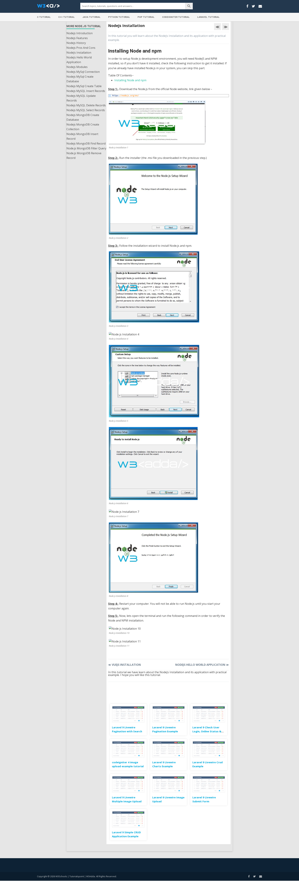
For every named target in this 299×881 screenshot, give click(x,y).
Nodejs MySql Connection (83, 72)
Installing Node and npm (130, 80)
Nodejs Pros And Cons (80, 48)
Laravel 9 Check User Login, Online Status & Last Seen (206, 731)
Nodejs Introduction (79, 33)
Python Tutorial (119, 17)
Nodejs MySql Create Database (79, 79)
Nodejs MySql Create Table (84, 86)
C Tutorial (44, 17)
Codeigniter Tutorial (176, 17)
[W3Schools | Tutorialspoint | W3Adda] (48, 7)
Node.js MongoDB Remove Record (83, 155)
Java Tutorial (91, 17)
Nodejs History (76, 43)
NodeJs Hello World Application (79, 59)
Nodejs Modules (77, 67)
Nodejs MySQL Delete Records (86, 105)
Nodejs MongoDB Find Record (86, 143)
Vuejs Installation (124, 665)
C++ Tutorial (66, 17)
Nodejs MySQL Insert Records (85, 91)
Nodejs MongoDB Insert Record (82, 136)
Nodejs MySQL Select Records (85, 110)
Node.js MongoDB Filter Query (86, 148)
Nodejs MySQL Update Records (81, 98)
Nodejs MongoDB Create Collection (82, 127)
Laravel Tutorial (208, 17)
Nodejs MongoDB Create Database (82, 117)
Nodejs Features (77, 38)
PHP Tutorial (146, 17)
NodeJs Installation (78, 52)
